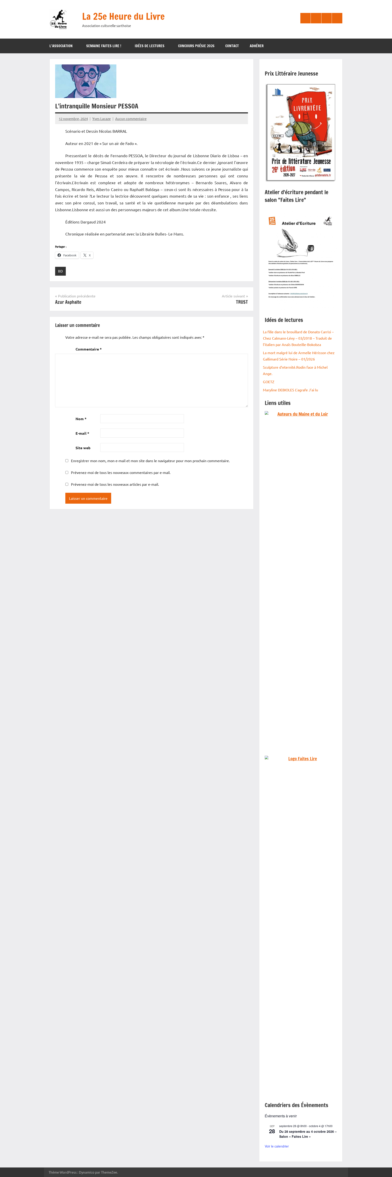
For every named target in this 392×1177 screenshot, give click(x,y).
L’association (61, 45)
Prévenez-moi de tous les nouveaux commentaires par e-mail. (121, 472)
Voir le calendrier (277, 1146)
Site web (83, 447)
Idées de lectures (149, 45)
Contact (232, 45)
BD (60, 271)
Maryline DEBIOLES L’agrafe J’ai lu (290, 389)
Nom (81, 418)
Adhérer (257, 45)
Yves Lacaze (101, 118)
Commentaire (89, 349)
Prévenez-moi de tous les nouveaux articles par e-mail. (115, 484)
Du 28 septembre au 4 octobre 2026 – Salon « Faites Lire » (308, 1134)
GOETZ (268, 381)
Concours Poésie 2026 (196, 45)
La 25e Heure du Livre (123, 16)
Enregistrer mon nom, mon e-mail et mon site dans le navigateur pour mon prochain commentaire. (150, 460)
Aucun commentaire (131, 118)
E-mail (82, 433)
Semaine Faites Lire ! (103, 45)
